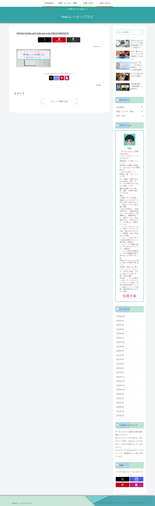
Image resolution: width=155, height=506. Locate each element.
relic (130, 148)
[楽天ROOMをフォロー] (67, 78)
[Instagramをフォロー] (56, 78)
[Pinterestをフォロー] (61, 78)
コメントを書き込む (59, 101)
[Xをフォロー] (51, 78)
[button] (73, 39)
